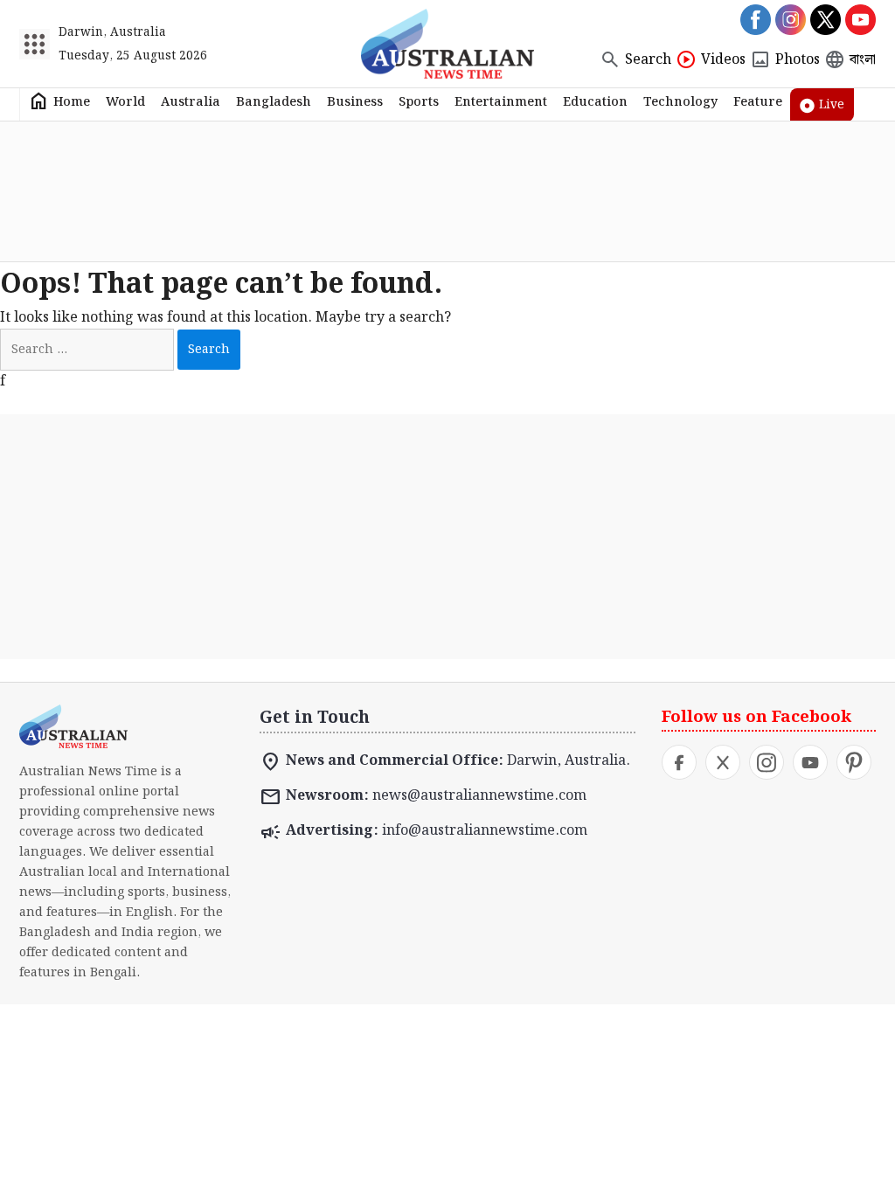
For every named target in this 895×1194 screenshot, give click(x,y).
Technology (680, 102)
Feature (757, 102)
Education (595, 102)
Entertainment (500, 102)
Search (648, 60)
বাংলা (863, 60)
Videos (723, 60)
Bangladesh (273, 102)
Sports (419, 102)
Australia (190, 102)
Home (71, 102)
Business (355, 102)
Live (831, 105)
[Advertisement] (447, 191)
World (125, 102)
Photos (797, 60)
